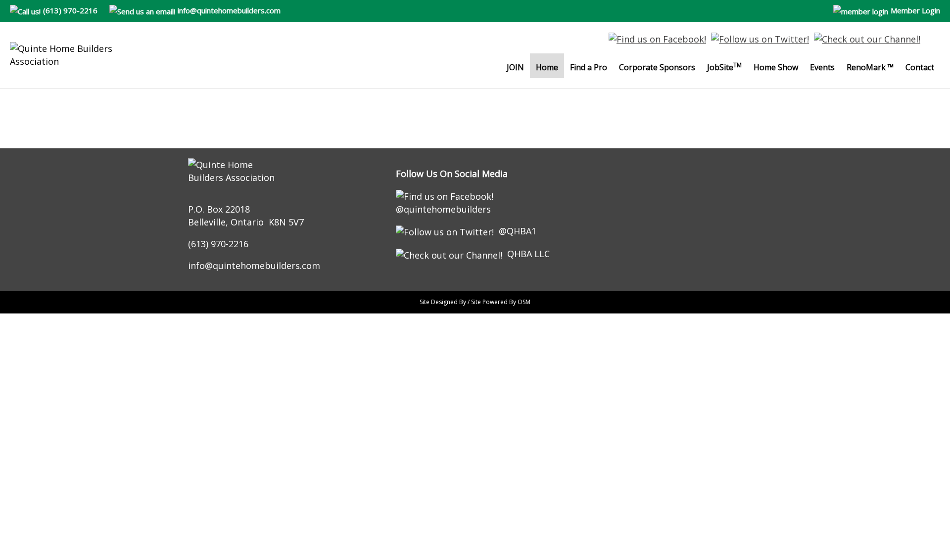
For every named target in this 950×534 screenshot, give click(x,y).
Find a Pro (588, 67)
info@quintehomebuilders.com (229, 10)
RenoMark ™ (870, 67)
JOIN (515, 67)
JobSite (724, 67)
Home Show (776, 67)
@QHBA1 (517, 231)
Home (547, 67)
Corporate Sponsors (657, 67)
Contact (919, 67)
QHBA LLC (528, 254)
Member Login (915, 10)
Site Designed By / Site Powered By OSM (475, 302)
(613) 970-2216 (70, 10)
